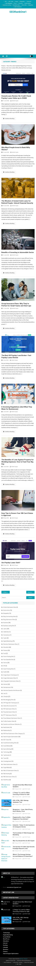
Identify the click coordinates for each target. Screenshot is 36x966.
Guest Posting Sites (8, 669)
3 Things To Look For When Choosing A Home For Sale (21, 793)
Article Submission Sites (9, 607)
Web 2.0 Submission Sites (10, 770)
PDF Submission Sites (9, 709)
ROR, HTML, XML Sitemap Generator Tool (20, 801)
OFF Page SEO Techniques (10, 702)
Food (4, 653)
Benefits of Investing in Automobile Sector (17, 252)
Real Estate (6, 727)
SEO (6, 1)
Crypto (5, 638)
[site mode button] (31, 56)
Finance (5, 650)
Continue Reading (9, 118)
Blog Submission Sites (9, 619)
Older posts (7, 592)
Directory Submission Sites (10, 644)
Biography (6, 613)
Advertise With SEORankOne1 (24, 960)
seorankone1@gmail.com (14, 887)
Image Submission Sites (9, 678)
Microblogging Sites (8, 699)
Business (5, 622)
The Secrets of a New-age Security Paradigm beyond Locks (23, 847)
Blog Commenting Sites (9, 616)
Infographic (22, 1)
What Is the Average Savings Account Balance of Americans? (23, 855)
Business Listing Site (8, 625)
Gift (4, 665)
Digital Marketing (7, 641)
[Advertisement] (18, 36)
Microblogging (9, 3)
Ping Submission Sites (9, 712)
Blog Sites (30, 5)
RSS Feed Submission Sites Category (13, 733)
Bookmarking (27, 3)
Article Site (24, 5)
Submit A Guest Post (10, 960)
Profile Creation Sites (8, 721)
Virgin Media (6, 767)
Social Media (6, 746)
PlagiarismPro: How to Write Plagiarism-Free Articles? (21, 818)
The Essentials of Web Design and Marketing (23, 834)
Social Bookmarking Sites (10, 742)
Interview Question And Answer (11, 690)
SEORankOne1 (18, 11)
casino (5, 628)
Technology (6, 752)
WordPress (6, 779)
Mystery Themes (23, 958)
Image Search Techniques (10, 675)
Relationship (6, 730)
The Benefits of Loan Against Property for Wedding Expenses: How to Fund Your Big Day (17, 462)
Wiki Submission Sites (9, 776)
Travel (5, 758)
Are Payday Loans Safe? (10, 563)
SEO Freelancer (18, 6)
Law (4, 693)
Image (16, 1)
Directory (21, 3)
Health (5, 672)
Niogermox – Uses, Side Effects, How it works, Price (23, 810)
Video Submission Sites (9, 764)
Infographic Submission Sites (11, 681)
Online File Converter (8, 705)
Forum (15, 3)
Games (5, 662)
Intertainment (7, 687)
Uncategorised (7, 761)
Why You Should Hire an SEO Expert (23, 841)
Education (6, 647)
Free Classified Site (8, 659)
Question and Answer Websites (11, 724)
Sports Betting (7, 749)
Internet (5, 684)
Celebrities (6, 631)
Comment (29, 1)
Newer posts (31, 592)
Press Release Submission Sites (11, 718)
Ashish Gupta (15, 100)
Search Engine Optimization (10, 736)
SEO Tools (11, 1)
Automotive (6, 610)
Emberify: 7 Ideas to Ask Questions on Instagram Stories (23, 826)
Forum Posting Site (8, 656)
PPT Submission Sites (9, 715)
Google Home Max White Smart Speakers (22, 785)
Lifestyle (5, 696)
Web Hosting (6, 773)
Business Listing (7, 5)
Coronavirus (6, 635)
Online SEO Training (17, 962)
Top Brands (6, 755)
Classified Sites (16, 5)
